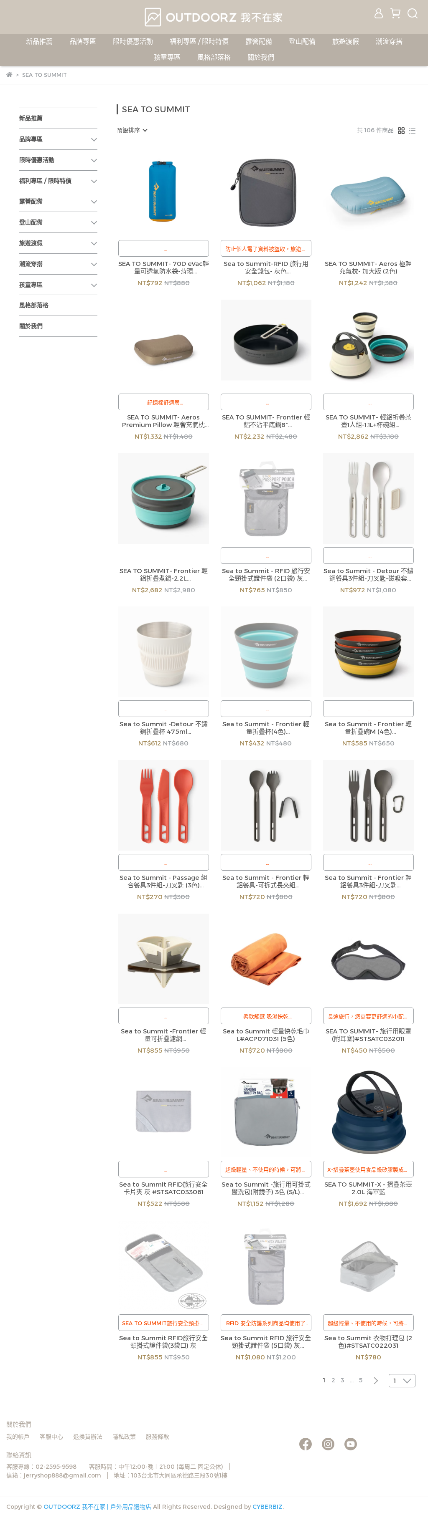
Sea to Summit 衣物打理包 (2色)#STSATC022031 (368, 1341)
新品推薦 (39, 41)
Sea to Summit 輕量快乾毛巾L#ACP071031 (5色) (266, 1035)
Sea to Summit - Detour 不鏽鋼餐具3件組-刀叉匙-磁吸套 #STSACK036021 (368, 574)
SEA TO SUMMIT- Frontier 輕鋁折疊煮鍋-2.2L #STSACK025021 (164, 574)
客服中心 (51, 1436)
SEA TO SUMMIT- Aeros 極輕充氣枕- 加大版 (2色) (368, 267)
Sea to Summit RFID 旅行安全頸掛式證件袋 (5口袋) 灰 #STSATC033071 (266, 1341)
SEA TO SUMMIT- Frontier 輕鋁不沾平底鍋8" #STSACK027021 (266, 421)
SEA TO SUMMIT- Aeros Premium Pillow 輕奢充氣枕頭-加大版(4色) (163, 421)
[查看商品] (151, 191)
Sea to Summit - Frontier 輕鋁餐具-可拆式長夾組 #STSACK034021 (265, 881)
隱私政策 (124, 1436)
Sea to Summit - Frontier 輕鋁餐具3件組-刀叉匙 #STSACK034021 (368, 881)
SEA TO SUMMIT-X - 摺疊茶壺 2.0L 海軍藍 (368, 1188)
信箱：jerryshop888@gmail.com (53, 1475)
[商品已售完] (277, 498)
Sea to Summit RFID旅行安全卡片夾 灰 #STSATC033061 (163, 1188)
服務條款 (157, 1436)
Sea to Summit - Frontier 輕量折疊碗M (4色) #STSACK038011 (368, 727)
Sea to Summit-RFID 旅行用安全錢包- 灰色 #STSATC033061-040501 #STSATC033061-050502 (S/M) (266, 267)
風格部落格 (214, 57)
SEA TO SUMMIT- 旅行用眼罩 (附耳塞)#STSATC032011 (368, 1035)
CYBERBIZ (267, 1506)
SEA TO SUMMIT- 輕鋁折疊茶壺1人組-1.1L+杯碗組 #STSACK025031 (368, 421)
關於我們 (260, 57)
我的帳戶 (18, 1436)
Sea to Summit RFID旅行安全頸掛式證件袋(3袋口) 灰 (163, 1341)
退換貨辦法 (87, 1436)
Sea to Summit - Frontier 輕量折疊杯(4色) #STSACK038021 (265, 727)
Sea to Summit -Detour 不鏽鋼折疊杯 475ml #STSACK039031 (164, 727)
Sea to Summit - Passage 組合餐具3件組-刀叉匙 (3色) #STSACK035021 (163, 881)
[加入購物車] (175, 191)
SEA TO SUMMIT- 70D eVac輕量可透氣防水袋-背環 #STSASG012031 (163, 267)
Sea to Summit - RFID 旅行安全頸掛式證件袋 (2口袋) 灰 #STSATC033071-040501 (266, 574)
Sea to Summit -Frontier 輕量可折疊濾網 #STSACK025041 (163, 1035)
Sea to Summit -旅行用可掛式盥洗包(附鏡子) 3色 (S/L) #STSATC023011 (266, 1188)
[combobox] (132, 130)
